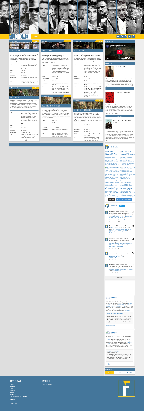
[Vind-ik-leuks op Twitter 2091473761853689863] (115, 260)
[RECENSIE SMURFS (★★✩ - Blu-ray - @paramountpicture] (112, 174)
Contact (12, 388)
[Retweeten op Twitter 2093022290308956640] (112, 221)
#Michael (120, 229)
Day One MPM (121, 304)
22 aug (126, 264)
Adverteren (13, 394)
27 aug (126, 211)
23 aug (126, 253)
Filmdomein (112, 211)
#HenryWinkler (112, 217)
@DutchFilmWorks (113, 257)
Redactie (12, 386)
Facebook (119, 372)
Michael (130, 302)
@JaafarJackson (113, 230)
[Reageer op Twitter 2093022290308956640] (110, 221)
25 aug (126, 225)
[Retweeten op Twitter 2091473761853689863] (112, 260)
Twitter (109, 372)
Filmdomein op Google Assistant (18, 396)
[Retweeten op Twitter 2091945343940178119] (112, 248)
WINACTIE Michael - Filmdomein (115, 313)
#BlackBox (113, 255)
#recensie (114, 216)
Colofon (12, 384)
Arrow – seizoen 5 (15, 97)
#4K (115, 243)
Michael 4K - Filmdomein (113, 351)
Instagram (129, 372)
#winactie (115, 229)
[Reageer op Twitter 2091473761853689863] (110, 260)
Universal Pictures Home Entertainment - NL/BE (118, 305)
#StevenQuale (112, 256)
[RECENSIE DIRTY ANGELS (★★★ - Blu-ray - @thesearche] (112, 189)
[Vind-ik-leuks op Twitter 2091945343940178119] (115, 248)
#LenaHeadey (119, 217)
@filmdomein (119, 211)
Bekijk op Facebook (110, 325)
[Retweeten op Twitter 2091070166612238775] (112, 273)
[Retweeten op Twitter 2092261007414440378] (112, 234)
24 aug (126, 238)
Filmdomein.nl (13, 403)
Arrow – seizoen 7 (47, 51)
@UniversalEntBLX (121, 232)
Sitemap (12, 392)
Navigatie (37, 36)
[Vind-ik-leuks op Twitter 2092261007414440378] (115, 234)
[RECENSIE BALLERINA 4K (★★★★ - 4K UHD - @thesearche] (127, 158)
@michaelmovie (115, 227)
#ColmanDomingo (122, 230)
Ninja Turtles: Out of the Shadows (51, 106)
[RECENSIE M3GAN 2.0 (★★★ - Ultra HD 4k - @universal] (127, 189)
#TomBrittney (119, 256)
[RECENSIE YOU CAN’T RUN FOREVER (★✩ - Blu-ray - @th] (127, 174)
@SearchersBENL (113, 219)
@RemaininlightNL (122, 219)
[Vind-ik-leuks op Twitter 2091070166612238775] (115, 273)
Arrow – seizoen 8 (15, 51)
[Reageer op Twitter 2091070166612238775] (110, 273)
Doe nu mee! (120, 88)
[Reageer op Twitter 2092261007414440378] (110, 234)
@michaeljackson (127, 229)
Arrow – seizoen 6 (79, 51)
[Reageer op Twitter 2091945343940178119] (110, 248)
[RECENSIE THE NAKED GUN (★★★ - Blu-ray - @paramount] (112, 158)
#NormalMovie (120, 216)
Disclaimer (13, 390)
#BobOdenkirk (128, 216)
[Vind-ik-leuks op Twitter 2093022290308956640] (115, 221)
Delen (109, 326)
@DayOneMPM (112, 232)
